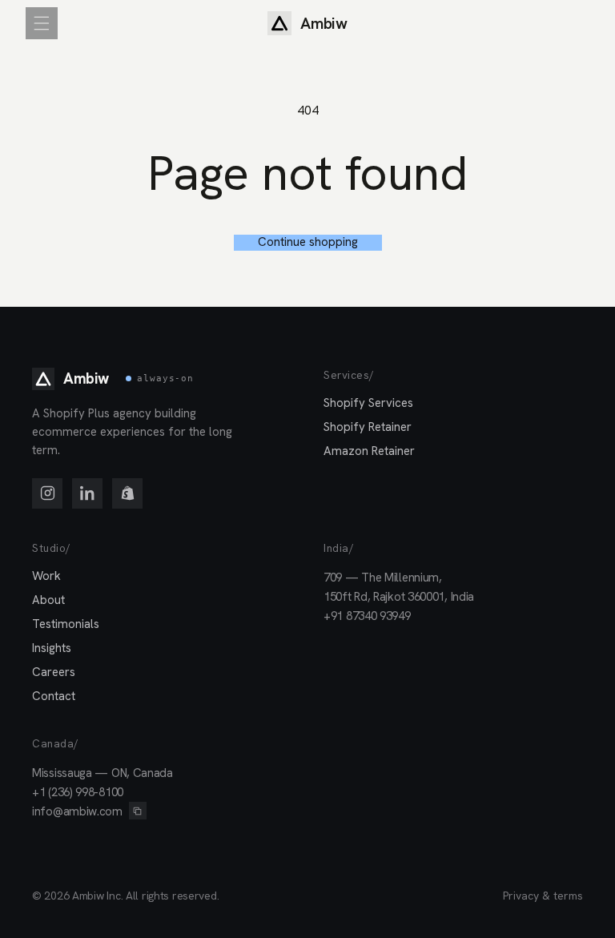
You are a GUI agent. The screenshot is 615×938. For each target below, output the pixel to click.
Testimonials (65, 624)
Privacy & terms (543, 895)
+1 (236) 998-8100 (77, 792)
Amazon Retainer (369, 451)
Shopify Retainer (368, 427)
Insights (51, 648)
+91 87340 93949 (367, 616)
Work (46, 576)
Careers (53, 672)
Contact (53, 696)
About (48, 600)
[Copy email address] (138, 810)
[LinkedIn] (87, 493)
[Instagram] (47, 493)
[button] (42, 23)
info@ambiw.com (77, 811)
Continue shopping (308, 242)
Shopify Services (368, 403)
